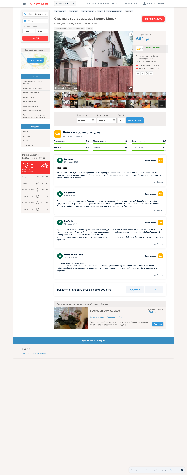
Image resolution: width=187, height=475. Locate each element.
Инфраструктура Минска (32, 88)
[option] (93, 61)
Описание (111, 317)
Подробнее (158, 324)
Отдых (25, 140)
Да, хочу (135, 289)
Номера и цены (61, 28)
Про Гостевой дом (76, 28)
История (26, 136)
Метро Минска (28, 97)
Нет (154, 289)
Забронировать (153, 19)
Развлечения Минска (31, 93)
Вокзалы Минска (29, 101)
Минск (25, 132)
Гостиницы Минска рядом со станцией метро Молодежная (34, 116)
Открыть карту (35, 60)
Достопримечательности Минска (32, 83)
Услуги (89, 28)
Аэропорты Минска (30, 106)
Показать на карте (90, 24)
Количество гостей (29, 27)
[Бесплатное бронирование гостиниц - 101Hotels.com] (39, 3)
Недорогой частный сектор (34, 353)
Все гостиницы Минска (32, 110)
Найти (35, 38)
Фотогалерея (28, 145)
